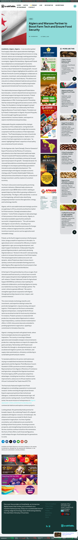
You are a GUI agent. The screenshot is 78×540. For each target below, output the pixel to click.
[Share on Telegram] (3, 441)
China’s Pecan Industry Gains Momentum (66, 60)
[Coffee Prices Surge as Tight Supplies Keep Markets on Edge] (68, 207)
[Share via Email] (18, 441)
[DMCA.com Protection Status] (65, 511)
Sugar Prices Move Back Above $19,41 (68, 123)
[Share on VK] (6, 441)
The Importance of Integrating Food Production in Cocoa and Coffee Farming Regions (44, 204)
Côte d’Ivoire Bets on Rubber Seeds (68, 153)
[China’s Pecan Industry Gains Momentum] (68, 54)
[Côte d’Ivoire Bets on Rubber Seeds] (68, 147)
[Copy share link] (25, 441)
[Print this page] (22, 441)
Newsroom (34, 36)
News (31, 19)
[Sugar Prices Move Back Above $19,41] (68, 118)
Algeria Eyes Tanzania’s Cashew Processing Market (68, 181)
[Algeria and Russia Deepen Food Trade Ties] (68, 85)
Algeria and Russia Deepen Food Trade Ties (68, 92)
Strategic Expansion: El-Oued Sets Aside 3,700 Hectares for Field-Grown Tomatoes (53, 203)
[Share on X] (10, 441)
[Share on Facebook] (14, 441)
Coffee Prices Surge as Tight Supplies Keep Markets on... (68, 214)
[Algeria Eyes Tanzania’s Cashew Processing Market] (68, 175)
